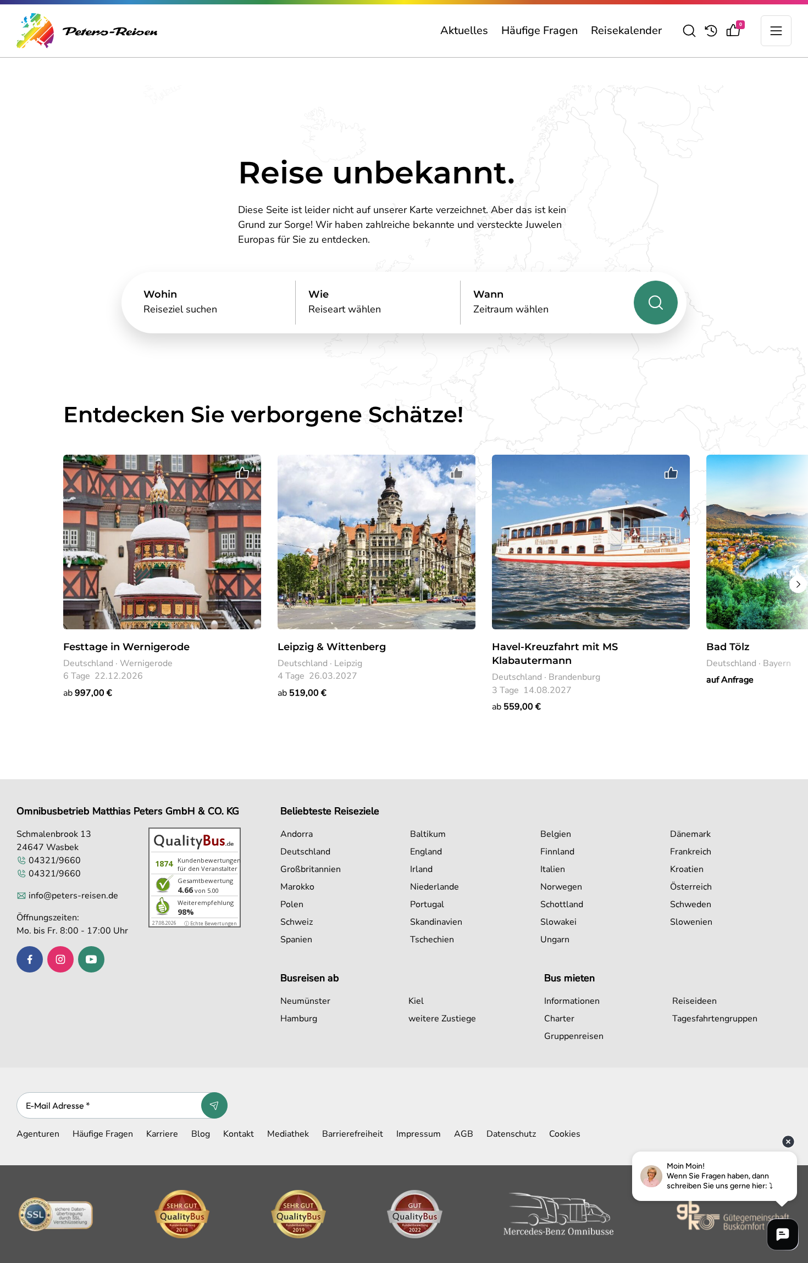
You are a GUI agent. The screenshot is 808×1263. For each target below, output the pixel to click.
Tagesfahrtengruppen (714, 1019)
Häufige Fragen (539, 30)
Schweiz (296, 922)
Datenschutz (511, 1134)
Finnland (557, 852)
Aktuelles (464, 30)
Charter (559, 1019)
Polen (291, 904)
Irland (421, 869)
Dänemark (690, 834)
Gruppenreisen (574, 1036)
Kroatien (687, 869)
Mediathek (288, 1134)
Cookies (564, 1134)
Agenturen (37, 1134)
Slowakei (558, 922)
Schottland (561, 904)
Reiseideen (694, 1001)
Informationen (572, 1001)
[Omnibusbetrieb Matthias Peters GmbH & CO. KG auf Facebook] (29, 959)
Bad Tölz (728, 647)
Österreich (691, 887)
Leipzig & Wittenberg (332, 647)
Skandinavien (436, 922)
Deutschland (305, 852)
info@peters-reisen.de (73, 896)
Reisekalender (626, 30)
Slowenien (691, 922)
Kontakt (238, 1134)
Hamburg (298, 1019)
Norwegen (561, 887)
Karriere (162, 1134)
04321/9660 (55, 860)
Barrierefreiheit (352, 1134)
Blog (200, 1134)
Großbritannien (310, 869)
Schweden (690, 904)
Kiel (416, 1001)
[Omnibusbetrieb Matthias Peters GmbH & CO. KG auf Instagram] (60, 959)
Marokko (297, 887)
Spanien (296, 940)
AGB (463, 1134)
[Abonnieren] (214, 1105)
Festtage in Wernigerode (126, 647)
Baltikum (428, 834)
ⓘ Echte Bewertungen (210, 923)
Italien (552, 869)
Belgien (555, 834)
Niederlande (434, 887)
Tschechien (432, 940)
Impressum (418, 1134)
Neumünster (305, 1001)
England (426, 852)
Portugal (427, 904)
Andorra (296, 834)
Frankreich (690, 852)
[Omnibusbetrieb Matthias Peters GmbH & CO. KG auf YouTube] (91, 959)
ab (87, 693)
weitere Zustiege (442, 1019)
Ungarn (554, 940)
